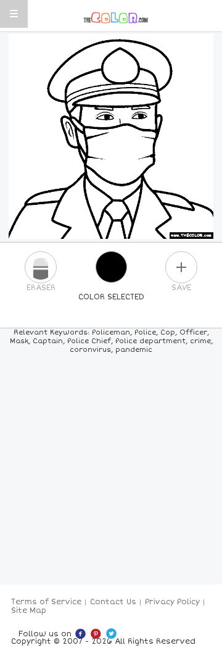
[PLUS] (181, 267)
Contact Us (113, 602)
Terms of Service (46, 602)
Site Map (28, 610)
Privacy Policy (172, 602)
